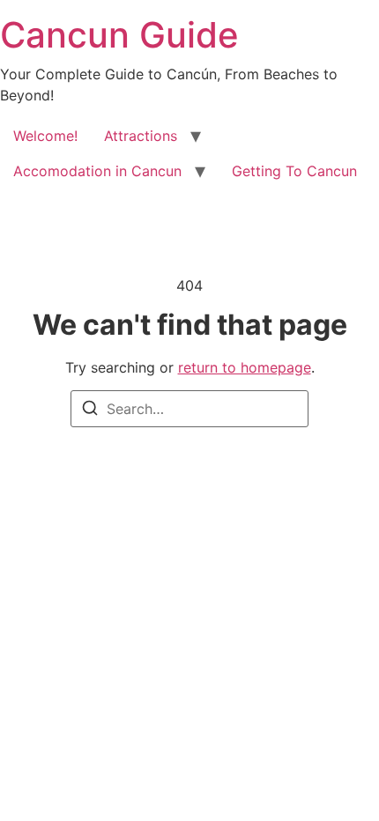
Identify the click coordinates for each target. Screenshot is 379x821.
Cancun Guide (119, 34)
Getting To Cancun (294, 171)
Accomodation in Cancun (97, 171)
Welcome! (45, 135)
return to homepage (244, 367)
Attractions (140, 135)
